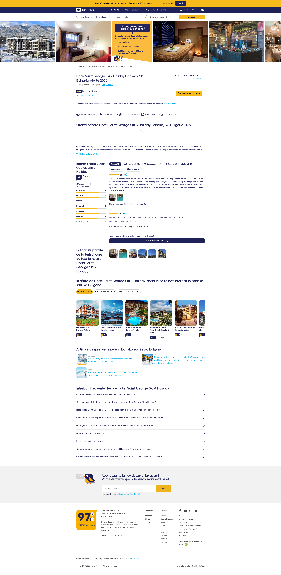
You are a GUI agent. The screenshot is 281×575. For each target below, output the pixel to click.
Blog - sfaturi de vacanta (156, 10)
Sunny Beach (166, 522)
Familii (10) (188, 164)
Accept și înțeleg (122, 494)
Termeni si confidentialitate (190, 526)
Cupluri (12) (117, 169)
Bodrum (164, 539)
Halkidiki (164, 532)
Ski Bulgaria (150, 519)
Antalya (164, 542)
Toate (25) (115, 164)
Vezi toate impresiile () (156, 241)
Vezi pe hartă (107, 85)
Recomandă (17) (133, 164)
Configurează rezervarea (189, 93)
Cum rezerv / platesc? (188, 529)
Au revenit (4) (134, 169)
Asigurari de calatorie (187, 519)
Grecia (147, 522)
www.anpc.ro (135, 559)
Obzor (163, 525)
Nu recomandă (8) (154, 164)
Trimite (163, 489)
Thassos (164, 529)
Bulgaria (148, 516)
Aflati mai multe (170, 104)
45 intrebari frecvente (187, 522)
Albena (163, 516)
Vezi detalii (197, 79)
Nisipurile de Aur (167, 519)
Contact (182, 536)
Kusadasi (164, 535)
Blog (181, 516)
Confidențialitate (198, 566)
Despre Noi (183, 532)
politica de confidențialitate (129, 494)
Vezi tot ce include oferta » (88, 154)
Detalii (181, 3)
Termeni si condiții (183, 566)
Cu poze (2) (172, 164)
